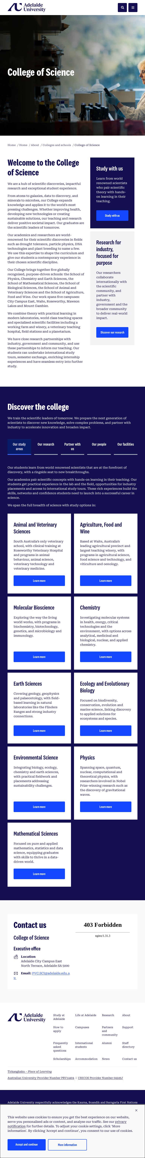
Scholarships (62, 1058)
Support (127, 1027)
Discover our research (112, 332)
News (106, 1058)
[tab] (19, 447)
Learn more (39, 580)
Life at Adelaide (85, 1015)
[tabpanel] (72, 676)
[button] (136, 1110)
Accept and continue (26, 1144)
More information (67, 1145)
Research (108, 1015)
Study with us (112, 215)
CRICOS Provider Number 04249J (100, 1077)
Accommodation (86, 1058)
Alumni (107, 1043)
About (126, 1015)
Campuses (82, 1027)
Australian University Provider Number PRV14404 (41, 1077)
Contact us (129, 1058)
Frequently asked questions (60, 1047)
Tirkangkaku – (30, 1071)
